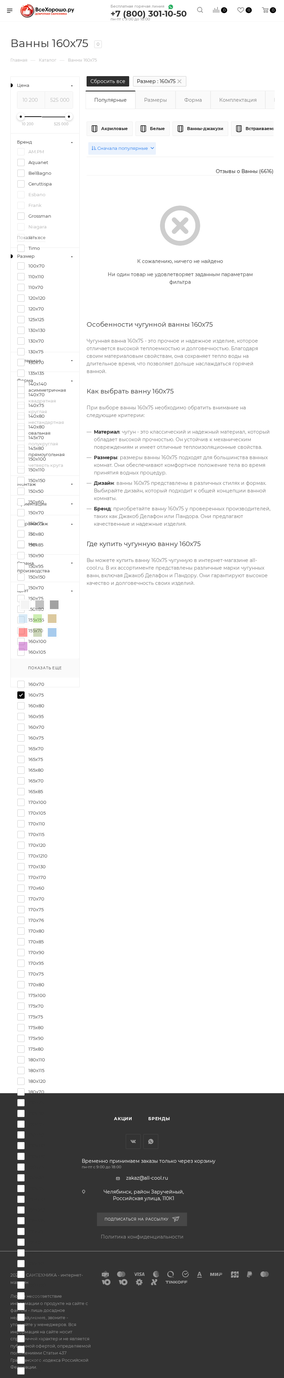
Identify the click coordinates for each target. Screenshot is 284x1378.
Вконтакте (133, 1141)
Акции (123, 1118)
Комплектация (238, 100)
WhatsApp (150, 1141)
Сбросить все (107, 81)
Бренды (159, 1118)
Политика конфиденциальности (142, 1237)
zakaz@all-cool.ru (147, 1178)
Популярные (110, 100)
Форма (193, 100)
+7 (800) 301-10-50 (148, 14)
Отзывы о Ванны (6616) (245, 171)
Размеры (155, 100)
